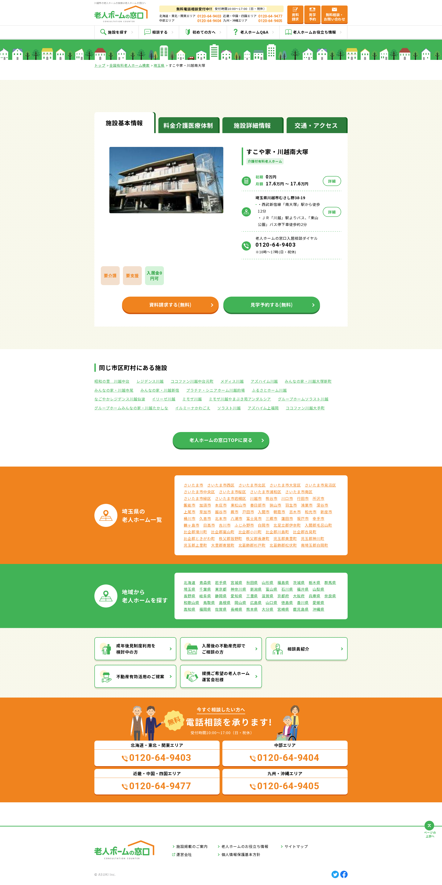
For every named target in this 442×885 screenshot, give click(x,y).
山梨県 (318, 589)
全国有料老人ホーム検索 (129, 65)
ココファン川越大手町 (305, 408)
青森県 (205, 582)
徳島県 (287, 602)
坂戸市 (303, 518)
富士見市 (254, 518)
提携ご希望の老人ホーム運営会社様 (226, 676)
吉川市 (225, 525)
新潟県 (256, 589)
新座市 (326, 511)
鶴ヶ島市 (191, 525)
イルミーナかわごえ (192, 408)
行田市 (303, 498)
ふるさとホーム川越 (269, 390)
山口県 (271, 602)
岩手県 (221, 582)
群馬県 (330, 582)
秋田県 (252, 582)
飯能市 (189, 505)
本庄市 (221, 505)
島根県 (225, 602)
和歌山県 (191, 602)
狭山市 (275, 505)
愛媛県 (318, 602)
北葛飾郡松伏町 (283, 545)
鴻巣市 (307, 505)
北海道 (189, 582)
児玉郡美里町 (285, 538)
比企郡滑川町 (195, 532)
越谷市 (221, 511)
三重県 (252, 596)
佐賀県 (221, 609)
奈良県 (330, 596)
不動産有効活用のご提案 (140, 676)
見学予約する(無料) (271, 304)
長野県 (189, 596)
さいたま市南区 (299, 491)
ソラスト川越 (229, 408)
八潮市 (236, 518)
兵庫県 (314, 596)
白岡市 (264, 525)
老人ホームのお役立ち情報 (244, 846)
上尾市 (189, 511)
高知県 (189, 609)
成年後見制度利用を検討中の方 (136, 649)
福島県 (283, 582)
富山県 (271, 589)
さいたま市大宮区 (285, 485)
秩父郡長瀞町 (258, 538)
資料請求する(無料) (170, 304)
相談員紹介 (298, 649)
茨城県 (299, 582)
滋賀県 (267, 596)
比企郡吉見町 (305, 532)
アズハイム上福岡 (263, 408)
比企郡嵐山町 (223, 532)
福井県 (303, 589)
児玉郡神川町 (312, 538)
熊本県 (252, 609)
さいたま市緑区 (197, 498)
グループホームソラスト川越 (303, 399)
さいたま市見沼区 (320, 485)
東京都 (221, 589)
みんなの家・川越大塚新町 (308, 381)
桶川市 (189, 518)
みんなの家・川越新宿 (160, 390)
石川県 (287, 589)
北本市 (221, 518)
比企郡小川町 (250, 532)
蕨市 (234, 511)
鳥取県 (209, 602)
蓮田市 (287, 518)
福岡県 (205, 609)
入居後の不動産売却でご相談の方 (224, 649)
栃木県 (314, 582)
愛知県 (236, 596)
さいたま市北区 (252, 485)
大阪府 (299, 596)
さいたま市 (193, 485)
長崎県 (236, 609)
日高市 (209, 525)
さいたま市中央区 (199, 491)
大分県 (267, 609)
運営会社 (184, 854)
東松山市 (238, 505)
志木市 (295, 511)
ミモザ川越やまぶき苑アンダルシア (240, 399)
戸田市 (248, 511)
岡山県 (240, 602)
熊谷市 (271, 498)
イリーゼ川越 (163, 399)
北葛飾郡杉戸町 (252, 545)
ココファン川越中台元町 (192, 381)
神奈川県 (238, 589)
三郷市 (271, 518)
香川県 (303, 602)
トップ (99, 65)
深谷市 (322, 505)
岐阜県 (205, 596)
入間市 (264, 511)
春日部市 (258, 505)
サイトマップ (296, 846)
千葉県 (205, 589)
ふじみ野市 (244, 525)
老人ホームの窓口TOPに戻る (220, 440)
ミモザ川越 (192, 399)
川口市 (287, 498)
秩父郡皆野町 (230, 538)
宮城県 (236, 582)
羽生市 (291, 505)
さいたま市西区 (221, 485)
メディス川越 (232, 381)
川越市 (256, 498)
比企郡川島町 (277, 532)
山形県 (267, 582)
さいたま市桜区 (232, 491)
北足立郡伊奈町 (287, 525)
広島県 (256, 602)
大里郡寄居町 (223, 545)
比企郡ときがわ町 (199, 538)
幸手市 (318, 518)
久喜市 (205, 518)
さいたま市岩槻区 (230, 498)
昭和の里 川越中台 (112, 381)
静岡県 (221, 596)
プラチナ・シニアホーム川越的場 (215, 390)
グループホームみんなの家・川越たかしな (131, 408)
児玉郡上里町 (195, 545)
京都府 (283, 596)
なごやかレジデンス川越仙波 (119, 399)
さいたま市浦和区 (265, 491)
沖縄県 (318, 609)
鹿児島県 (301, 609)
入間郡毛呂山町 (318, 525)
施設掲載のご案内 (192, 846)
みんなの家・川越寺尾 (114, 390)
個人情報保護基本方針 (241, 854)
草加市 (205, 511)
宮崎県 (283, 609)
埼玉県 (159, 65)
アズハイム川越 (264, 381)
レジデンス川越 (150, 381)
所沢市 (318, 498)
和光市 (311, 511)
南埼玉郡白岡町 (314, 545)
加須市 (205, 505)
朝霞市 (279, 511)
